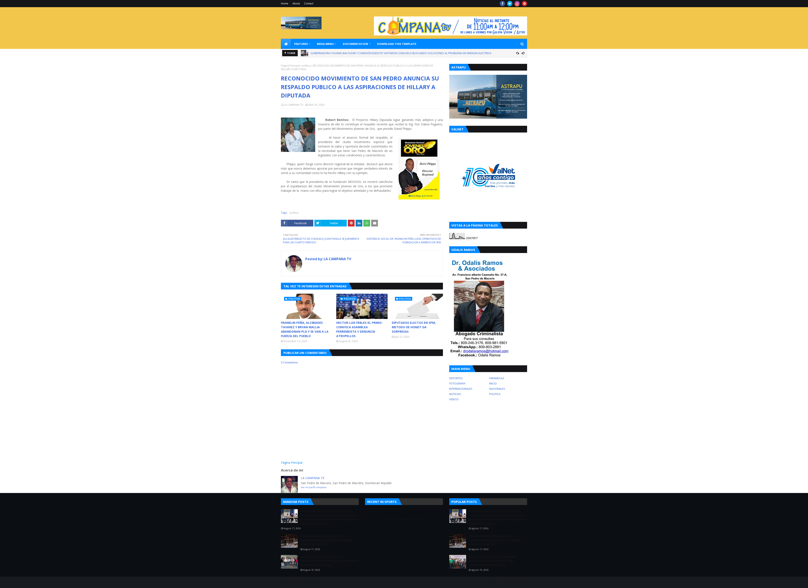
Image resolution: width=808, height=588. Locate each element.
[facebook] (502, 3)
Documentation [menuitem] (355, 44)
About (296, 3)
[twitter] (509, 3)
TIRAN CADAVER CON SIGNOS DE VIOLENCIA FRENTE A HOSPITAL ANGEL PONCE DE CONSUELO (368, 53)
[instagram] (517, 3)
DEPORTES (456, 378)
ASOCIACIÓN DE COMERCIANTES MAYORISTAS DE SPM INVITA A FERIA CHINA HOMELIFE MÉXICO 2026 (329, 561)
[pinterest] (524, 3)
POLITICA (494, 394)
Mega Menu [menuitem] (325, 44)
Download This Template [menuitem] (396, 44)
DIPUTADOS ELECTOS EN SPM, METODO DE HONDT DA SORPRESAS (414, 327)
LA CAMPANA (310, 582)
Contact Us (520, 582)
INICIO (493, 383)
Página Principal (290, 65)
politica (306, 65)
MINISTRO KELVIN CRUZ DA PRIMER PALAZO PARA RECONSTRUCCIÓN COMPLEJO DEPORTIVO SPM (492, 561)
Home (284, 3)
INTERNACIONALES (460, 389)
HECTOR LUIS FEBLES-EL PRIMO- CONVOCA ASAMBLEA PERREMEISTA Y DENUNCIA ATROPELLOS (359, 329)
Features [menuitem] (301, 44)
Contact (308, 3)
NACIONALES (497, 389)
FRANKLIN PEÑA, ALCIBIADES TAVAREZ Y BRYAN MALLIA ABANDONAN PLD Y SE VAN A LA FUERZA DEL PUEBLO (304, 329)
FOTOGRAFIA (457, 383)
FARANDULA (496, 378)
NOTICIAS (455, 394)
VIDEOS (454, 399)
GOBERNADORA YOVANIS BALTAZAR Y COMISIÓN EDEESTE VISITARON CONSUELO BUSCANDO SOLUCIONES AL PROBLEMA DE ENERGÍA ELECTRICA (329, 517)
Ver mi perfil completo (314, 487)
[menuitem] (286, 44)
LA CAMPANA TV (293, 105)
